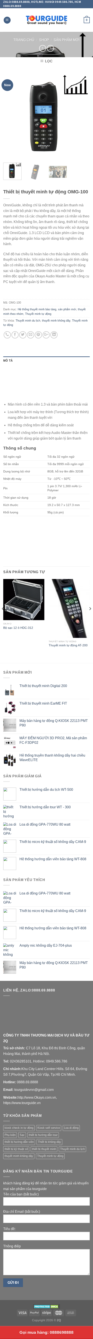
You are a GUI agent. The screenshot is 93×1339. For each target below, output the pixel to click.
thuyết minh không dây (56, 320)
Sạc (22, 1135)
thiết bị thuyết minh (44, 1149)
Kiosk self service (48, 1127)
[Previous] (10, 116)
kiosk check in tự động (19, 1127)
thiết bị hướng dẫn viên (19, 1141)
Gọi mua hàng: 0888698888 (46, 1332)
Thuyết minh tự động (38, 313)
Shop (44, 40)
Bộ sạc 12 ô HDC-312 (18, 627)
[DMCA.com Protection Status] (46, 1306)
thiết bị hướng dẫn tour (43, 1135)
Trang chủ (23, 40)
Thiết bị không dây (49, 1141)
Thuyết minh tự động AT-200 (68, 645)
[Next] (83, 116)
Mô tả (8, 360)
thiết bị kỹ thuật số (16, 1149)
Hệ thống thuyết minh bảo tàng (37, 309)
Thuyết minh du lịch (28, 320)
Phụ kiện (10, 1135)
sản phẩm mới (67, 40)
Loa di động (71, 1127)
